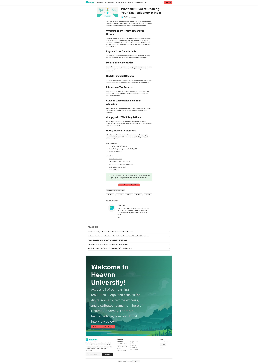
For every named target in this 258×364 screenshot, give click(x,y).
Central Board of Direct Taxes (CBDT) (119, 161)
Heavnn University (127, 361)
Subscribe (168, 2)
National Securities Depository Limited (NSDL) (121, 164)
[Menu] (145, 2)
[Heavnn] (122, 17)
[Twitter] (118, 217)
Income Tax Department (115, 159)
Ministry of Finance (114, 170)
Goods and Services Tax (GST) (117, 167)
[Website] (119, 217)
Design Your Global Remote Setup (103, 327)
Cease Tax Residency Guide (113, 190)
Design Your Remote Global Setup (129, 185)
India (123, 190)
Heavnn (126, 16)
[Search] (162, 2)
